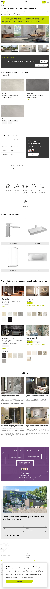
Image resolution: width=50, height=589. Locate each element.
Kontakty (28, 557)
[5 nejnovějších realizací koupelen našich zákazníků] (37, 385)
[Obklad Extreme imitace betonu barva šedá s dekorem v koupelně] (27, 48)
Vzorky (2, 553)
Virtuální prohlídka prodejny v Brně (8, 549)
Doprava (27, 548)
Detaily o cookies (36, 574)
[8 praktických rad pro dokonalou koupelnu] (12, 385)
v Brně (25, 463)
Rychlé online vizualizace (6, 548)
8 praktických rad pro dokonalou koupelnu (10, 396)
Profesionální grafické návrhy (7, 546)
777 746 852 (26, 473)
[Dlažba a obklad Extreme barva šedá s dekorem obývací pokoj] (25, 34)
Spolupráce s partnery (5, 555)
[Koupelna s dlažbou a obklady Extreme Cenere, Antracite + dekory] (9, 48)
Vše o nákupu (29, 544)
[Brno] (25, 499)
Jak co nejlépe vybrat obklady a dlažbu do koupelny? (37, 426)
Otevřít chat (25, 475)
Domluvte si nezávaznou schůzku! (33, 546)
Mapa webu (28, 555)
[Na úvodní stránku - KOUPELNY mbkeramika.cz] (3, 2)
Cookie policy (28, 553)
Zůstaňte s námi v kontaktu (33, 561)
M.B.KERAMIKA (4, 5)
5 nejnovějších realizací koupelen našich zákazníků (37, 396)
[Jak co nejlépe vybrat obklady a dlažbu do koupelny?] (37, 415)
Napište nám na (16, 456)
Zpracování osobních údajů (31, 551)
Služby (3, 544)
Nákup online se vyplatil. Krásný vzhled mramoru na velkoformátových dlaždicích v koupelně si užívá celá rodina (12, 427)
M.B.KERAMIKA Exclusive (6, 551)
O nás (2, 561)
